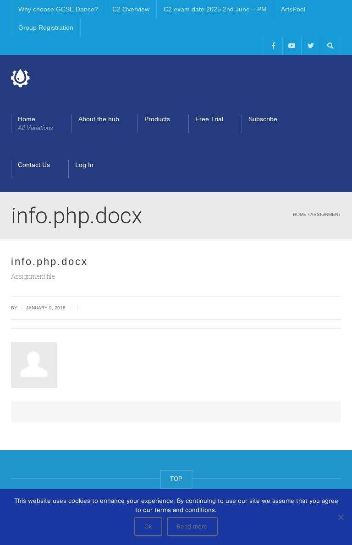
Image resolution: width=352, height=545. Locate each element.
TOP (176, 478)
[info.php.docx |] (20, 77)
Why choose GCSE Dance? (58, 9)
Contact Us (34, 164)
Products (157, 119)
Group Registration (45, 27)
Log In (84, 164)
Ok (148, 526)
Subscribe (262, 119)
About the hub (98, 119)
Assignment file (33, 276)
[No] (340, 517)
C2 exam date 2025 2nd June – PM (215, 9)
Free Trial (209, 119)
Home (35, 123)
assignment (325, 214)
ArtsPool (293, 9)
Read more (192, 526)
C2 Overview (130, 9)
